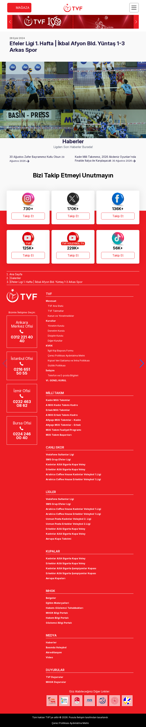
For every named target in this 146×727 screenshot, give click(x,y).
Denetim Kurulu (56, 330)
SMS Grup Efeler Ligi (58, 459)
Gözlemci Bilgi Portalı (59, 622)
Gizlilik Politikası (57, 365)
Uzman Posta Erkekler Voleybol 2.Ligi (68, 523)
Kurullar (51, 320)
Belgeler (51, 598)
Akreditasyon (54, 652)
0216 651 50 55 (22, 371)
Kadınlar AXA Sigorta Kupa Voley (65, 464)
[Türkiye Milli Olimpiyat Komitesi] (77, 700)
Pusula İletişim (77, 717)
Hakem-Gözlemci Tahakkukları (64, 607)
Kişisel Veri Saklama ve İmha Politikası (69, 360)
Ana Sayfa (16, 274)
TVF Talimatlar (56, 310)
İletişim (50, 370)
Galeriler (15, 278)
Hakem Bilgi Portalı (57, 617)
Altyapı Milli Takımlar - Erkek (63, 424)
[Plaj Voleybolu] (64, 700)
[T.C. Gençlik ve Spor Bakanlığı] (114, 700)
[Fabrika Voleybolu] (52, 700)
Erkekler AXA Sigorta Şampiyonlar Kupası (71, 573)
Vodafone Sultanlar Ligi (60, 454)
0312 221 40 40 (22, 339)
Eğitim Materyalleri (57, 603)
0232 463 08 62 (22, 403)
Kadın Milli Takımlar (58, 400)
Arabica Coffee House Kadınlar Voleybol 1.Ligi (73, 474)
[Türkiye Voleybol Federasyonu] (73, 8)
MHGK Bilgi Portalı (57, 612)
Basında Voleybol (56, 647)
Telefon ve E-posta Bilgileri (63, 375)
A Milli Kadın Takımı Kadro (62, 405)
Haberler (51, 642)
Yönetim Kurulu (56, 325)
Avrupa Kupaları (55, 578)
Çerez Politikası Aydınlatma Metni (66, 355)
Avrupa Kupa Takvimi (58, 538)
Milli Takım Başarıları (59, 434)
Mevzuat (51, 301)
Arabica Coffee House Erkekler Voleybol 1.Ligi (73, 479)
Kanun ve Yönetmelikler (61, 315)
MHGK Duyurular (56, 682)
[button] (136, 22)
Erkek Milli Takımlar (58, 410)
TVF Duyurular (54, 677)
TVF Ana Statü (55, 305)
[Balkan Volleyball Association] (102, 700)
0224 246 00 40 (22, 436)
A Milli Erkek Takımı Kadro (62, 415)
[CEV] (127, 700)
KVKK (49, 345)
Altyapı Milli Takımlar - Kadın (63, 420)
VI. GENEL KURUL (56, 380)
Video (49, 657)
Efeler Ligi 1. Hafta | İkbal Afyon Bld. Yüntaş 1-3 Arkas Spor (46, 281)
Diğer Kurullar (55, 340)
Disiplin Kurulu (55, 335)
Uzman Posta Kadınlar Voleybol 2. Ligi (68, 518)
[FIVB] (89, 700)
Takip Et (28, 216)
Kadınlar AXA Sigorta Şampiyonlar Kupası (71, 568)
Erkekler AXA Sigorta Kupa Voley (65, 469)
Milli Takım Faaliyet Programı (63, 429)
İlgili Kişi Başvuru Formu (60, 350)
